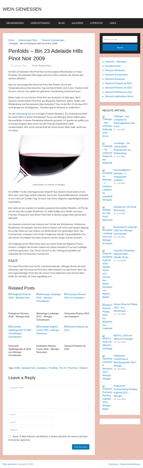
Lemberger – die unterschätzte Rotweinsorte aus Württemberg (122, 148)
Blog (62, 23)
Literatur (96, 23)
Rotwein (51, 185)
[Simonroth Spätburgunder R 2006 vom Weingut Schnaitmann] (21, 334)
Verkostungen (40, 23)
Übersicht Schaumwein (116, 75)
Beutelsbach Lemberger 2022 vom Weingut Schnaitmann (125, 230)
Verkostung (21, 114)
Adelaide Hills (28, 368)
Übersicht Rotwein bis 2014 (118, 92)
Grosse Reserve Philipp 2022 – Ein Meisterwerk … (125, 307)
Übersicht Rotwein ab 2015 (118, 88)
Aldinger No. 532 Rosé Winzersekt (125, 208)
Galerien (77, 23)
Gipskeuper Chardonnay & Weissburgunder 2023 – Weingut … (125, 360)
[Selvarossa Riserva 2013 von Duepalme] (76, 302)
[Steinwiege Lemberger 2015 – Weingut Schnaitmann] (48, 302)
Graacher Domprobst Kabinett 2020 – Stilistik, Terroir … (124, 253)
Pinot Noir (73, 368)
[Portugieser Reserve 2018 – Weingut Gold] (21, 302)
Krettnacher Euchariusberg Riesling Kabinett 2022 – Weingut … (125, 391)
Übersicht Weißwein (115, 70)
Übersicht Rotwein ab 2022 (118, 83)
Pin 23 (62, 368)
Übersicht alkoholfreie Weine (119, 96)
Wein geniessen (22, 9)
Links (113, 23)
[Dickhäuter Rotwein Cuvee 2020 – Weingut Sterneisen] (48, 334)
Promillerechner (113, 66)
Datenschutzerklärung (130, 464)
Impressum (113, 464)
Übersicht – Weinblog (115, 62)
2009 (16, 368)
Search (120, 47)
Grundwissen (15, 23)
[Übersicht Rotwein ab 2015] (76, 334)
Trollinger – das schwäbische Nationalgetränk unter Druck (124, 121)
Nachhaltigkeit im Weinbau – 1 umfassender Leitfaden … (122, 175)
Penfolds (53, 368)
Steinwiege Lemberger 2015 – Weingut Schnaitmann (47, 316)
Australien (42, 368)
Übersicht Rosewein (115, 79)
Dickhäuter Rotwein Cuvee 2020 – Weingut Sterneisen (47, 349)
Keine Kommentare (41, 65)
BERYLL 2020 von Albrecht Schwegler (123, 337)
